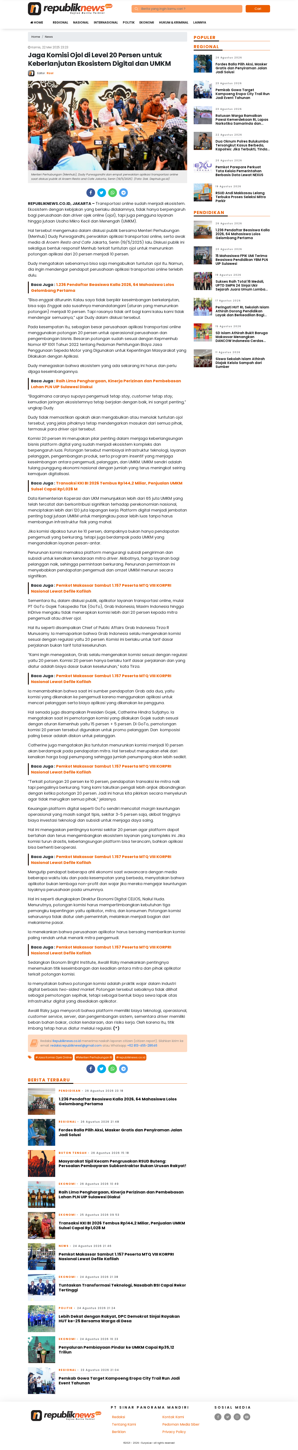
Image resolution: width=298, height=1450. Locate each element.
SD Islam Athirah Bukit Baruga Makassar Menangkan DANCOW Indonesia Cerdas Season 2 (242, 339)
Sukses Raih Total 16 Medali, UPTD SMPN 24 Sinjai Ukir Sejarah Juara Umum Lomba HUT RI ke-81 (240, 287)
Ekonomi (146, 22)
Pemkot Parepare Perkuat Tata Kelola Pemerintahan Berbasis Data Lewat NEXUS (239, 171)
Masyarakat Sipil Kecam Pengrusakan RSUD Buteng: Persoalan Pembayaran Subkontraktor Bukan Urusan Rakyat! (122, 1163)
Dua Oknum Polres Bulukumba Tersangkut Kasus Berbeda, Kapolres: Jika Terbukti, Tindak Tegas (242, 147)
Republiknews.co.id (67, 1041)
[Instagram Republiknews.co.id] (237, 1416)
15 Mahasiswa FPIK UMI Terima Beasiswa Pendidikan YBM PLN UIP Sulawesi (242, 259)
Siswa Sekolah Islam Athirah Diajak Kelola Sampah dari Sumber (240, 363)
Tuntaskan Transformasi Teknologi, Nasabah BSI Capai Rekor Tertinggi (122, 1287)
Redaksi (118, 1416)
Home (38, 22)
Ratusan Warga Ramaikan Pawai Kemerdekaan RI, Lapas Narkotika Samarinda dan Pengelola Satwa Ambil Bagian (242, 121)
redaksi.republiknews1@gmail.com (76, 1045)
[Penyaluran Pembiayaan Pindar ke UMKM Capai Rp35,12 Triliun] (41, 1349)
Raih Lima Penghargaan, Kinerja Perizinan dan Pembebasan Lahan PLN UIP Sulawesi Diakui (121, 1194)
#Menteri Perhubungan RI (94, 1057)
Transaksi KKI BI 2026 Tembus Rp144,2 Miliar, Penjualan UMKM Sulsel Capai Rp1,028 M (122, 1225)
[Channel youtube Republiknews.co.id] (246, 1416)
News (64, 1246)
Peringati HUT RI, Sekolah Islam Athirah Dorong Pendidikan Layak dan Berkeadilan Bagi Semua (242, 313)
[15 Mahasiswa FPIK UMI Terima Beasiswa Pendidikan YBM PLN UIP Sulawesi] (203, 255)
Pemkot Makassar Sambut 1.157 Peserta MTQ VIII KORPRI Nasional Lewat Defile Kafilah (116, 1256)
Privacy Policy (174, 1431)
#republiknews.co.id (130, 1057)
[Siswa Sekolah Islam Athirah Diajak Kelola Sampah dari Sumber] (203, 357)
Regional (60, 22)
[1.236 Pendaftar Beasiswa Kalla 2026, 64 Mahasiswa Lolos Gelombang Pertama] (41, 1101)
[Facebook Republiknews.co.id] (218, 1416)
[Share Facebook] (90, 193)
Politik (129, 22)
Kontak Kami (173, 1416)
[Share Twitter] (101, 193)
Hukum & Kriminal (173, 22)
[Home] (70, 8)
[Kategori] (47, 20)
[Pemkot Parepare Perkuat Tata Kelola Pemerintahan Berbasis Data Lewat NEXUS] (203, 166)
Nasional (81, 22)
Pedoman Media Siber (181, 1424)
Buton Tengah (73, 1153)
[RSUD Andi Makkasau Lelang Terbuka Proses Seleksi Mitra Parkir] (203, 192)
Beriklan (119, 1431)
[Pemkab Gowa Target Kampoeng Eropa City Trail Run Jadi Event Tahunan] (41, 1380)
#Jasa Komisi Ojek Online (53, 1057)
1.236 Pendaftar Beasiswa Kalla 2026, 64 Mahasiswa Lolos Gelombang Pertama (118, 1101)
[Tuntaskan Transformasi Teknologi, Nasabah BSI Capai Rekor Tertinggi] (41, 1287)
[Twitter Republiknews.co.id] (227, 1416)
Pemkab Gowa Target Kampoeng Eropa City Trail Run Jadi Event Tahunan (119, 1380)
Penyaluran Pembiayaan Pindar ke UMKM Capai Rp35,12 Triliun (116, 1350)
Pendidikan (70, 1091)
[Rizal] (32, 73)
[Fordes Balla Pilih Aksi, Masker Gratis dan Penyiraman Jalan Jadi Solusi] (41, 1132)
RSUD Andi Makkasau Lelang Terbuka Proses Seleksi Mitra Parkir (241, 197)
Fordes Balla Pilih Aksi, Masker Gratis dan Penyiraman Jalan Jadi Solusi (120, 1132)
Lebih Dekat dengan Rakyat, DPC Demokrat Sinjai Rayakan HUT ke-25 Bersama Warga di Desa (119, 1319)
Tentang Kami (124, 1424)
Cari (258, 8)
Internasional (106, 22)
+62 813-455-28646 (142, 1045)
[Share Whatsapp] (112, 193)
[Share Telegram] (123, 193)
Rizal (50, 73)
